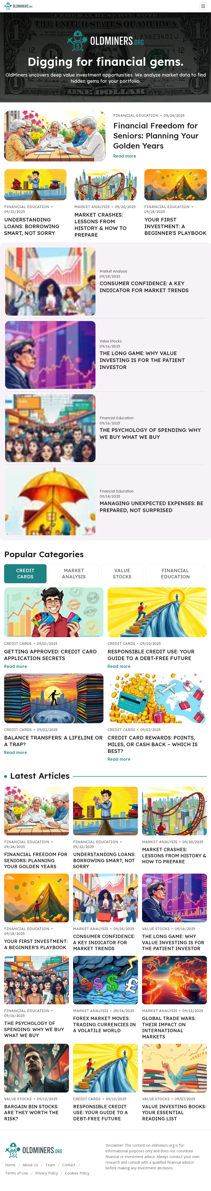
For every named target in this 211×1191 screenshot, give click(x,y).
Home (10, 1164)
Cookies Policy (77, 1173)
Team (50, 1164)
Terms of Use (16, 1173)
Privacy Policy (46, 1173)
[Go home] (20, 6)
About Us (30, 1164)
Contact (68, 1164)
